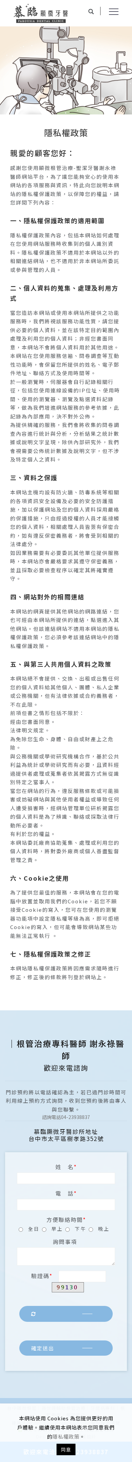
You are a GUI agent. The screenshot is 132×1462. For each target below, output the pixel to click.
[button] (95, 12)
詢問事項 (65, 1242)
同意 (66, 1449)
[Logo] (41, 12)
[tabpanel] (66, 70)
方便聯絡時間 (64, 1220)
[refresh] (66, 1314)
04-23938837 (66, 1117)
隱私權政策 (66, 1436)
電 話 (65, 1193)
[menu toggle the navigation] (113, 12)
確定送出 (42, 1348)
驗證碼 (40, 1276)
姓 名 (65, 1167)
